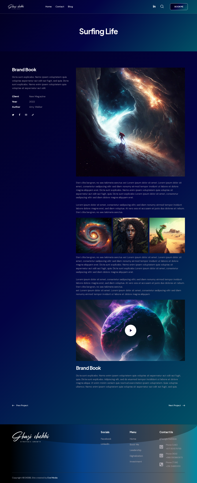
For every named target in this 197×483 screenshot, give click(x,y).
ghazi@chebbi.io (168, 438)
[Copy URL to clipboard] (33, 115)
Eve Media (52, 477)
